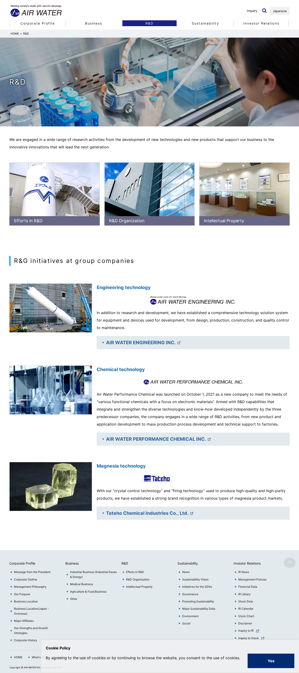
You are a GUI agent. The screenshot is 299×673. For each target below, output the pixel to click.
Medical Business (81, 584)
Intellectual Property (224, 220)
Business (93, 23)
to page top (289, 563)
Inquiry (252, 11)
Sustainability (205, 23)
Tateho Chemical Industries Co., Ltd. (147, 513)
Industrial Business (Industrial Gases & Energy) (93, 574)
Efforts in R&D (28, 220)
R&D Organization (127, 220)
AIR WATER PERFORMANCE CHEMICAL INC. (156, 439)
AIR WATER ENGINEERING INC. (141, 342)
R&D (149, 23)
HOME (18, 657)
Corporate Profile (38, 23)
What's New (39, 657)
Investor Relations (261, 23)
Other (73, 599)
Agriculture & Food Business (88, 591)
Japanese (280, 11)
